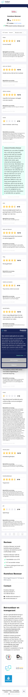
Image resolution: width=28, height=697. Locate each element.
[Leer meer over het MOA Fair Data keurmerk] (19, 657)
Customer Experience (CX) (12, 629)
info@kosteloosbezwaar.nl (12, 596)
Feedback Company (15, 694)
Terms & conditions (14, 691)
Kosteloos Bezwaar (14, 16)
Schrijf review (17, 23)
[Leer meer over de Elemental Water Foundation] (8, 678)
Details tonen (19, 355)
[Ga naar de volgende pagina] (18, 534)
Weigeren (14, 365)
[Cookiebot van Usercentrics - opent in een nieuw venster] (20, 331)
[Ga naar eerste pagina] (5, 534)
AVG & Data (16, 690)
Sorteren (11, 32)
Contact (6, 691)
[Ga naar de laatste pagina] (22, 534)
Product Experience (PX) (10, 631)
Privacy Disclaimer (6, 690)
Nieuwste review (18, 32)
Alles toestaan (14, 360)
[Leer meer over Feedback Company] (8, 668)
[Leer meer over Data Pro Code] (8, 657)
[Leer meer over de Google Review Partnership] (19, 668)
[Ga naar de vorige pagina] (10, 534)
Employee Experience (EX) (11, 632)
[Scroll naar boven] (24, 691)
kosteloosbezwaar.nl (11, 598)
